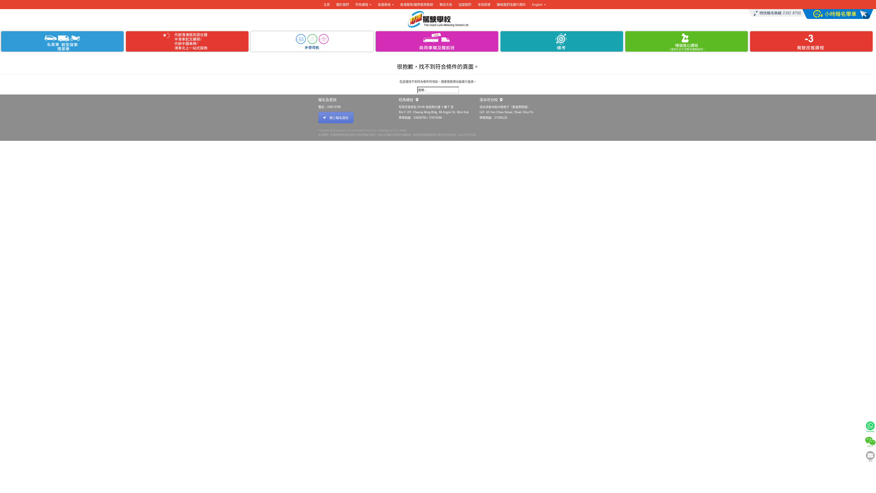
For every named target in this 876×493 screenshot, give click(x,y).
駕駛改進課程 (811, 41)
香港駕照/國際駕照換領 (416, 4)
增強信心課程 (686, 41)
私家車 (62, 41)
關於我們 (342, 4)
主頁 (326, 4)
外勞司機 (312, 41)
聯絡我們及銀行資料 (511, 4)
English (537, 4)
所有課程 (362, 4)
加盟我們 (465, 4)
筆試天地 (445, 4)
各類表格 (384, 4)
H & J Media (400, 130)
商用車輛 (437, 41)
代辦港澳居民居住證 (187, 41)
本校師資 (484, 4)
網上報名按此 (339, 118)
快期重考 (562, 41)
